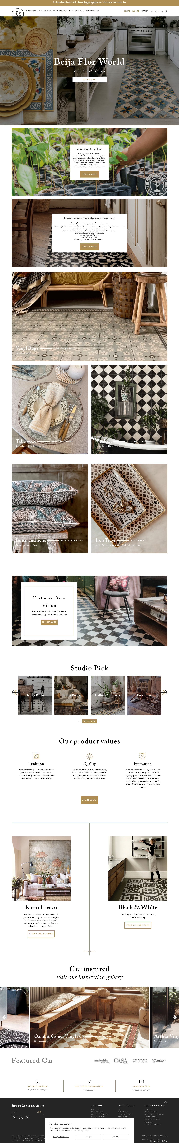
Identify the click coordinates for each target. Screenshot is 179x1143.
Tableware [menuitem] (44, 11)
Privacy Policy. (83, 1130)
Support (145, 11)
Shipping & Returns (153, 1124)
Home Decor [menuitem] (59, 11)
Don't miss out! (89, 79)
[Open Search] (152, 11)
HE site (127, 11)
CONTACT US (123, 1112)
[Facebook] (14, 1117)
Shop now (105, 1037)
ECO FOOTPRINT (97, 1112)
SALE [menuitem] (97, 11)
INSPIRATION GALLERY (99, 1114)
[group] (35, 695)
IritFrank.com (155, 1139)
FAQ (119, 1109)
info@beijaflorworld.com (141, 1090)
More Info (89, 800)
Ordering (149, 1122)
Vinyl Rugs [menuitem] (31, 11)
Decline (115, 1137)
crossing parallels (160, 1135)
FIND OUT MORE (89, 174)
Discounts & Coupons (154, 1114)
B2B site (135, 11)
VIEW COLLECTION (41, 934)
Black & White (138, 908)
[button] (16, 692)
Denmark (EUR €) (157, 1141)
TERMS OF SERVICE (125, 1114)
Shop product (40, 1041)
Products (149, 1109)
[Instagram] (21, 1117)
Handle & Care (151, 1112)
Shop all (90, 722)
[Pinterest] (27, 1117)
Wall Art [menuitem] (72, 11)
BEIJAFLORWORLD (89, 1090)
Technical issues (152, 1119)
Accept (88, 1137)
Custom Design (151, 1117)
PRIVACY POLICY (124, 1117)
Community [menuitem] (86, 11)
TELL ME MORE (49, 622)
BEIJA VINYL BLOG (98, 1117)
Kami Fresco (41, 908)
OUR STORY (95, 1109)
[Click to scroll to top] (165, 1102)
